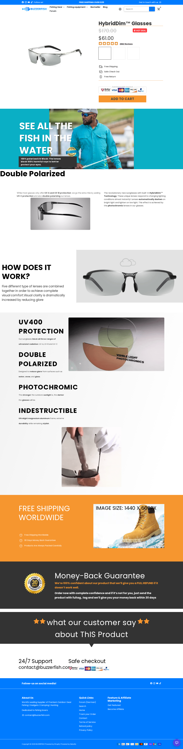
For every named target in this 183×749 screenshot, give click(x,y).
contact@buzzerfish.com (36, 715)
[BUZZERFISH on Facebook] (23, 2)
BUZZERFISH (40, 744)
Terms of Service (87, 722)
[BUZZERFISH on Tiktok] (32, 2)
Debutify (73, 744)
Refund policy (85, 726)
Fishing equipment (77, 7)
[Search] (152, 9)
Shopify (57, 744)
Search (82, 706)
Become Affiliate (116, 709)
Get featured (114, 705)
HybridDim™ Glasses (125, 23)
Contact (83, 718)
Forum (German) (87, 702)
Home (82, 710)
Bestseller (95, 7)
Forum (53, 11)
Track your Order (87, 714)
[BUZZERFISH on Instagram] (26, 2)
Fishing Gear (57, 7)
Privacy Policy (85, 730)
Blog (105, 7)
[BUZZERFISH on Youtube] (29, 2)
